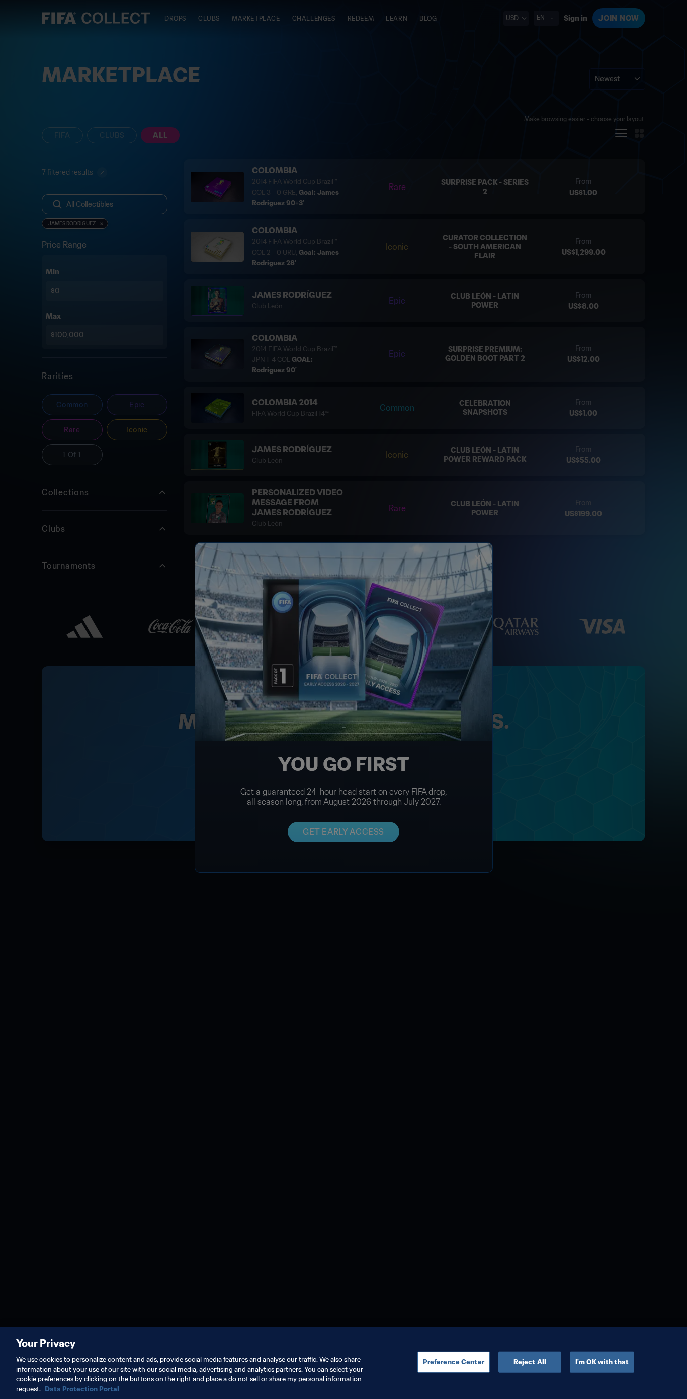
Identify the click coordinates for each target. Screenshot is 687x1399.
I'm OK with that (602, 1362)
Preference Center (453, 1362)
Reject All (529, 1362)
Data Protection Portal (82, 1388)
